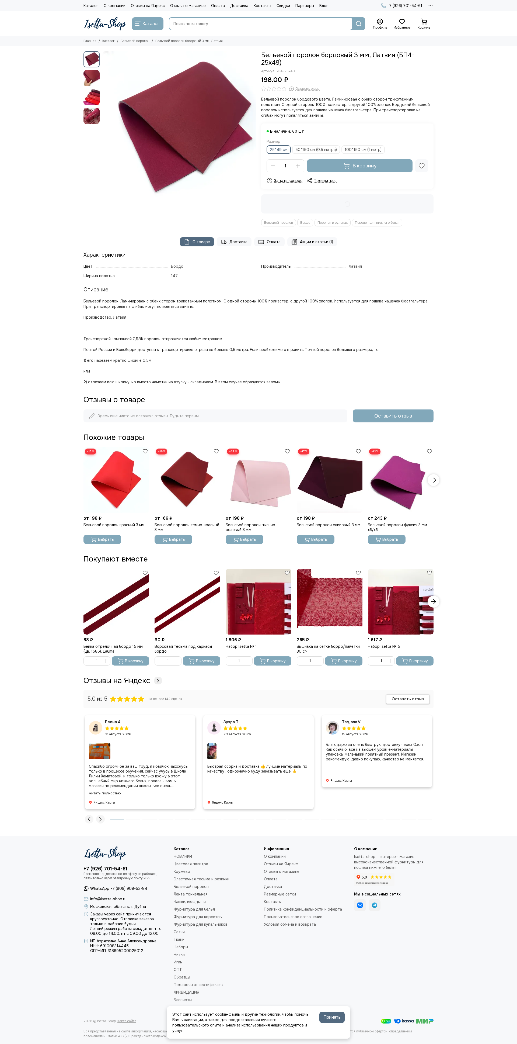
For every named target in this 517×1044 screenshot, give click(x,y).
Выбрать (106, 539)
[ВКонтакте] (360, 905)
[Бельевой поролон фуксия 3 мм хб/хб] (401, 480)
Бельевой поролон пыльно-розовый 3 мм (251, 527)
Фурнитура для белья (194, 909)
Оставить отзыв (393, 416)
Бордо (305, 222)
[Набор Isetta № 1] (258, 602)
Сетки (179, 931)
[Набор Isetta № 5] (401, 602)
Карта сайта (126, 1021)
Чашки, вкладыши (190, 901)
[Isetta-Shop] (105, 24)
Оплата (218, 5)
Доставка (239, 5)
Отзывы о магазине (188, 5)
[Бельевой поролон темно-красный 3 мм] (187, 480)
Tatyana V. (351, 721)
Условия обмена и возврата (290, 924)
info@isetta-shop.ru (108, 899)
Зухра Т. (231, 721)
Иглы (178, 962)
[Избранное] (421, 165)
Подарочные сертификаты (198, 984)
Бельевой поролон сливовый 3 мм (328, 524)
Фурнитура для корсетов (198, 916)
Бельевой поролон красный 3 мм (114, 524)
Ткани (179, 939)
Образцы (182, 977)
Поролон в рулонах (332, 222)
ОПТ (178, 969)
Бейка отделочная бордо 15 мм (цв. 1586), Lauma (113, 649)
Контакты (262, 5)
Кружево (182, 871)
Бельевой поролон (135, 41)
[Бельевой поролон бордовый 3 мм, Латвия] (179, 128)
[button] (105, 128)
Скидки (283, 5)
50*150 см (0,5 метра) (316, 149)
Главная (89, 41)
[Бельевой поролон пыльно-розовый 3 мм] (258, 480)
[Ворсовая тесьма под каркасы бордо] (187, 602)
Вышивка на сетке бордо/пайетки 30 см (328, 649)
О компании (114, 5)
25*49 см (279, 149)
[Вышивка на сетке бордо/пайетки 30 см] (329, 602)
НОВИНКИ (183, 856)
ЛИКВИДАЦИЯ (186, 992)
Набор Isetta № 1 (241, 646)
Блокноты (183, 999)
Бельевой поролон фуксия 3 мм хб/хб (397, 527)
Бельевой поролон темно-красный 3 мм (187, 527)
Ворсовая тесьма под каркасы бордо (183, 649)
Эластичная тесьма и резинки (201, 879)
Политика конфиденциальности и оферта (303, 909)
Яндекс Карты (104, 802)
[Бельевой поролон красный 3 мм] (116, 480)
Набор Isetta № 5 (384, 646)
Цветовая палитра (191, 864)
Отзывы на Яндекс (148, 5)
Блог (323, 5)
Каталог (90, 5)
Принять (332, 1017)
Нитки (179, 954)
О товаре (201, 241)
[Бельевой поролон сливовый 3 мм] (329, 480)
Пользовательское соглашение (293, 916)
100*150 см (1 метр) (363, 149)
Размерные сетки (280, 894)
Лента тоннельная (191, 894)
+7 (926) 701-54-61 (404, 5)
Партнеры (304, 5)
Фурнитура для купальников (201, 924)
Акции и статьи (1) (316, 241)
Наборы (181, 947)
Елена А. (113, 721)
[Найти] (358, 23)
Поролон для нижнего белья (377, 222)
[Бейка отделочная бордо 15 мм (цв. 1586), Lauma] (116, 602)
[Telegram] (374, 905)
